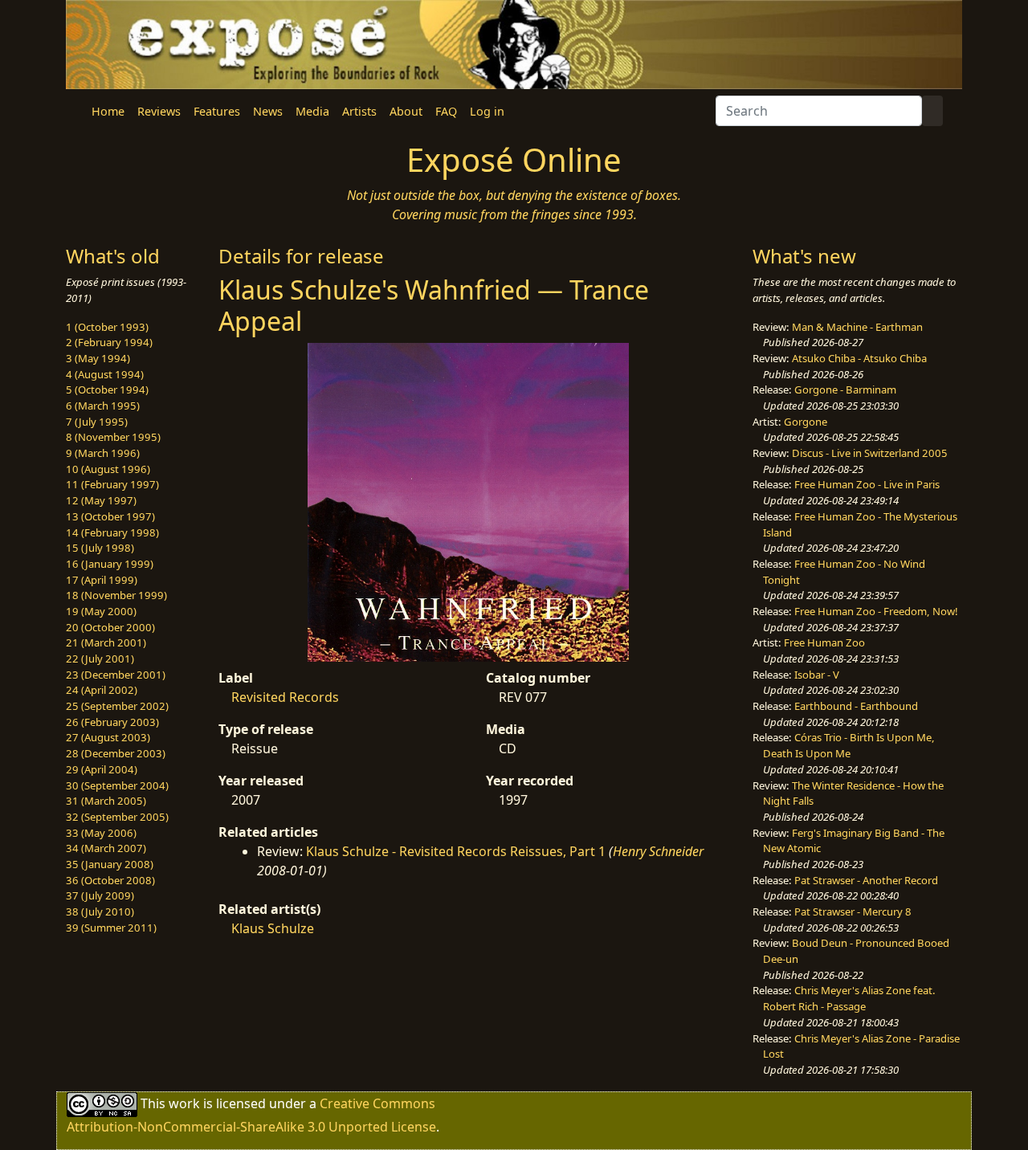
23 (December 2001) (115, 674)
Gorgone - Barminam (845, 389)
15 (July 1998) (100, 547)
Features (217, 111)
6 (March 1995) (103, 405)
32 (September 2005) (117, 816)
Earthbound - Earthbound (856, 706)
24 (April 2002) (101, 690)
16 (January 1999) (109, 564)
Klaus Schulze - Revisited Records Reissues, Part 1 (456, 851)
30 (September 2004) (117, 785)
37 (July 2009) (100, 895)
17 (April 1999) (101, 580)
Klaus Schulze (272, 928)
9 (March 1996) (103, 453)
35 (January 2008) (109, 864)
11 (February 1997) (112, 484)
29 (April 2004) (101, 769)
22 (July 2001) (100, 658)
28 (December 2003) (115, 753)
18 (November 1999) (116, 595)
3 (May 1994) (98, 358)
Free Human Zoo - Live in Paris (867, 484)
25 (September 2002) (117, 706)
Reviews (159, 111)
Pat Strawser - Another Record (866, 880)
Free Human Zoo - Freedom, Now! (876, 611)
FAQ (446, 111)
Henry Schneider (658, 851)
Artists (359, 111)
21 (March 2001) (106, 642)
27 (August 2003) (108, 737)
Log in (487, 111)
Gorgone (805, 421)
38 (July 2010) (100, 911)
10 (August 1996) (108, 469)
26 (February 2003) (112, 722)
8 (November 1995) (113, 437)
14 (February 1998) (112, 532)
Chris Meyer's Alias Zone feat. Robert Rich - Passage (849, 998)
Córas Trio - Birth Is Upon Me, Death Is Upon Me (849, 745)
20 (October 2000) (110, 627)
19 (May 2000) (101, 611)
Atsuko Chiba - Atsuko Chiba (859, 358)
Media (312, 111)
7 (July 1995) (97, 421)
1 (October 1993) (107, 327)
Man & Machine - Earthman (857, 327)
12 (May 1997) (101, 500)
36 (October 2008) (110, 880)
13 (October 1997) (110, 516)
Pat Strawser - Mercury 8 (853, 911)
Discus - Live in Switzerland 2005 (870, 453)
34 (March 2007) (106, 848)
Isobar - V (816, 674)
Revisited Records (285, 697)
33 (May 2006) (101, 833)
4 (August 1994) (105, 374)
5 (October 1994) (107, 389)
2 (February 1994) (109, 342)
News (268, 111)
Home (108, 111)
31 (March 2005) (106, 800)
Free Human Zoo (824, 642)
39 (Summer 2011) (111, 927)
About (406, 111)
